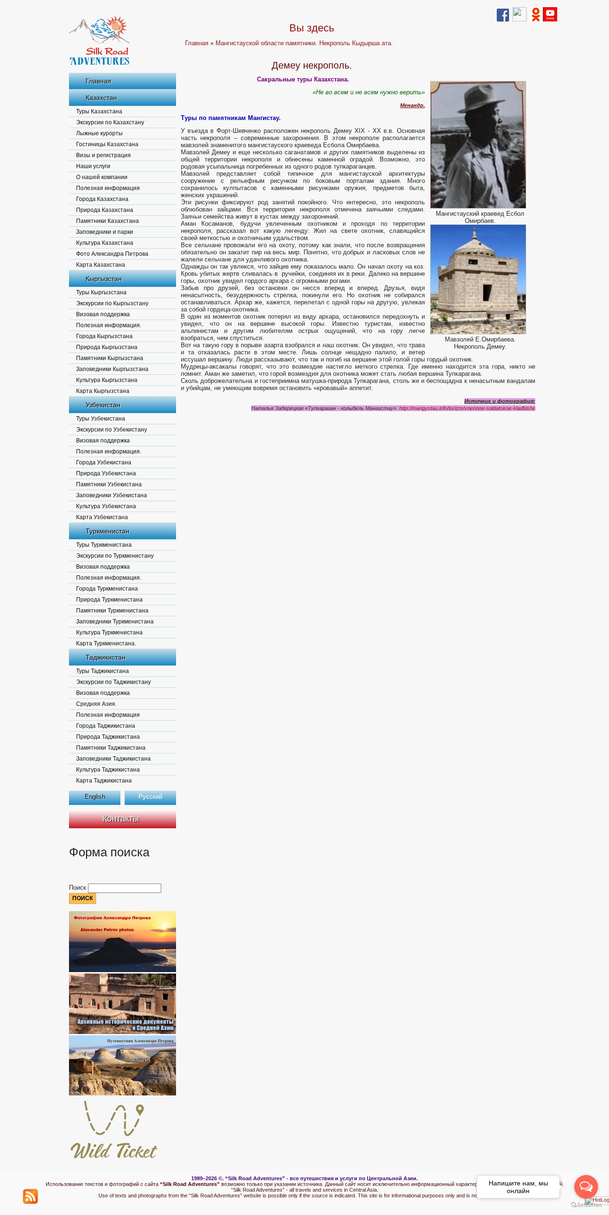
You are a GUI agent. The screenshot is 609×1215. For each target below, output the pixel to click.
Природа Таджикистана (108, 736)
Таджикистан (106, 657)
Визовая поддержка (103, 314)
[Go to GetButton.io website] (586, 1205)
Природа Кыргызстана (107, 347)
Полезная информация (108, 188)
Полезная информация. (108, 325)
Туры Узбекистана (100, 418)
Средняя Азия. (96, 704)
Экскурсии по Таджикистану (113, 682)
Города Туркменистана (107, 588)
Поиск (78, 887)
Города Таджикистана (105, 726)
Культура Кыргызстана (107, 380)
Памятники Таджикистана (111, 747)
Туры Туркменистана (104, 545)
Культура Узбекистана (106, 506)
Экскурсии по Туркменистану (115, 555)
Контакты (120, 818)
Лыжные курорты (99, 133)
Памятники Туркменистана (112, 610)
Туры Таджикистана (102, 671)
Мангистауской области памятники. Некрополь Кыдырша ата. (304, 43)
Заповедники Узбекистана (111, 495)
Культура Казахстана (104, 243)
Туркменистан (107, 531)
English (95, 796)
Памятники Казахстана (107, 221)
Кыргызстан (104, 278)
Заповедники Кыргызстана (112, 369)
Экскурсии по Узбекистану (111, 429)
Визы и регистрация (103, 155)
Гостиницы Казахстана (107, 144)
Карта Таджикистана (104, 780)
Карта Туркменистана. (106, 643)
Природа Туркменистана (109, 599)
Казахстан (101, 97)
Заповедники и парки (104, 232)
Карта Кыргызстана (102, 391)
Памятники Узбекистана (109, 484)
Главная (98, 81)
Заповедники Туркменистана (115, 621)
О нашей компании (102, 177)
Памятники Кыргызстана (109, 358)
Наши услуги (93, 166)
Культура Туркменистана (109, 632)
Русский (150, 796)
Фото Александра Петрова (112, 254)
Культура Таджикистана (108, 769)
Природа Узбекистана (106, 473)
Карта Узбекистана (102, 517)
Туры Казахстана (99, 111)
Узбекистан (103, 405)
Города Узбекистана (103, 462)
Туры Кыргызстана (101, 292)
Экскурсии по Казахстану (110, 122)
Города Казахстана (102, 199)
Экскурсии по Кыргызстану (112, 303)
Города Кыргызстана (104, 336)
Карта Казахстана (100, 264)
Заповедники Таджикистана (113, 758)
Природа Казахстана (104, 210)
